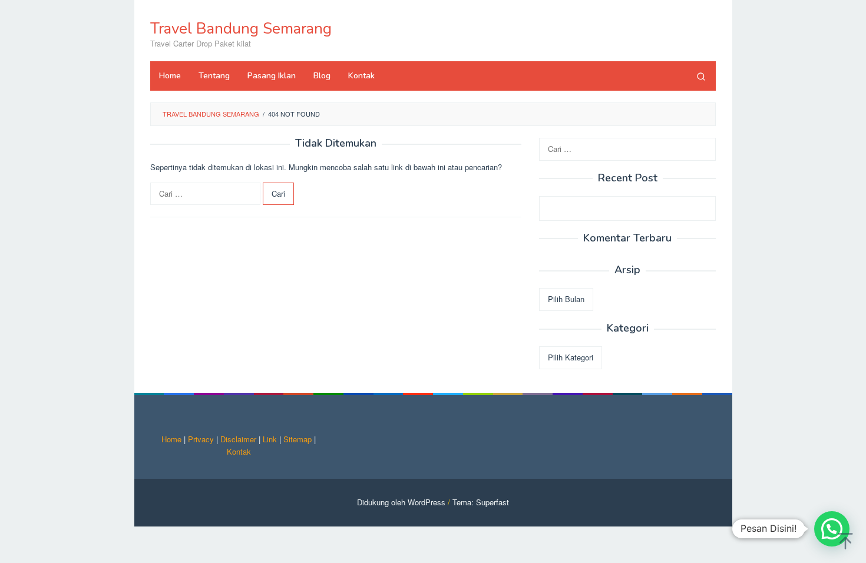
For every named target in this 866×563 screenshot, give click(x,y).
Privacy (201, 439)
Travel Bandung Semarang (241, 28)
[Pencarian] (701, 76)
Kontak (239, 451)
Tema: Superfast (480, 502)
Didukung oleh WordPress (401, 502)
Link (270, 439)
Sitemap (297, 439)
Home (171, 439)
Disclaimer (238, 439)
